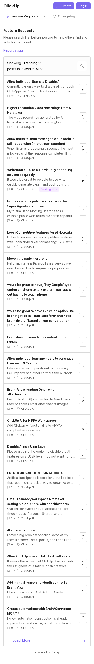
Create (66, 6)
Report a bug (13, 50)
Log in (83, 6)
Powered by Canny (47, 652)
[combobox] (32, 63)
